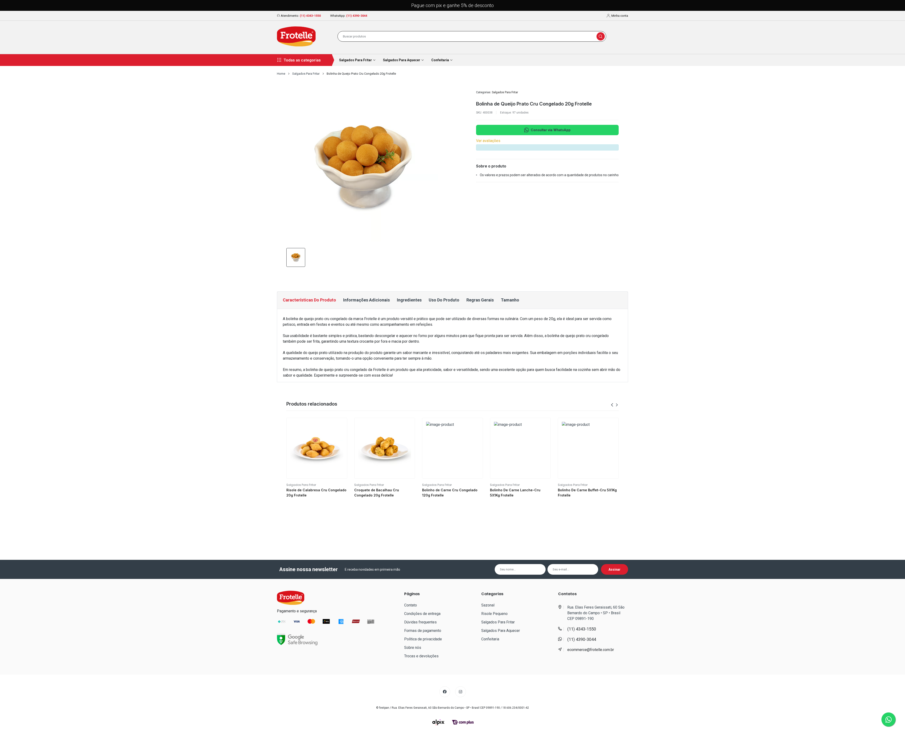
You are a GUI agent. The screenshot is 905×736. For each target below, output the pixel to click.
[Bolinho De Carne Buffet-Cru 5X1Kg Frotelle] (588, 448)
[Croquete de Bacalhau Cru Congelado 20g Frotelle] (384, 448)
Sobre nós (412, 647)
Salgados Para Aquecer (500, 630)
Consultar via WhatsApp (551, 130)
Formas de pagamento (422, 630)
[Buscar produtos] (600, 36)
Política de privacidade (423, 639)
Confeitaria (490, 639)
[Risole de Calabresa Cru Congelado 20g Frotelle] (316, 448)
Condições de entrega (422, 613)
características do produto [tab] (309, 299)
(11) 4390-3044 (356, 15)
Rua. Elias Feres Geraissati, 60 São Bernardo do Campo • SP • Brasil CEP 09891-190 (596, 613)
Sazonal (487, 605)
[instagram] (460, 691)
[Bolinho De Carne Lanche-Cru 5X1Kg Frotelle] (520, 448)
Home (281, 73)
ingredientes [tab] (409, 299)
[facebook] (444, 691)
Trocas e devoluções (421, 656)
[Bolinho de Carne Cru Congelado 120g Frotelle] (452, 448)
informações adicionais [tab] (366, 299)
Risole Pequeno (494, 613)
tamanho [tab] (510, 299)
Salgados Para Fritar (306, 73)
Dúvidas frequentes (420, 622)
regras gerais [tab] (480, 299)
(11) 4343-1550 (310, 15)
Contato (410, 605)
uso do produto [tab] (444, 299)
